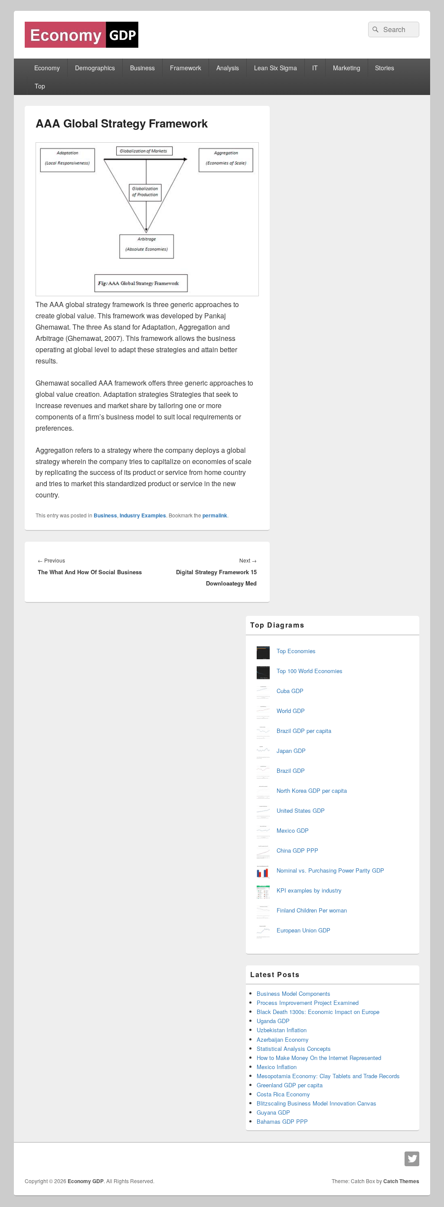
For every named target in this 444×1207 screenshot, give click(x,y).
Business (142, 67)
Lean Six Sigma (275, 67)
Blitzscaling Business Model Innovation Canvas (316, 1103)
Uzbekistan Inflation (282, 1030)
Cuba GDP (290, 691)
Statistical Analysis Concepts (294, 1048)
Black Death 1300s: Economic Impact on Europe (318, 1011)
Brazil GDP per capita (304, 730)
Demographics (95, 67)
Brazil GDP (291, 770)
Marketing (346, 67)
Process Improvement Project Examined (308, 1002)
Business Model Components (293, 993)
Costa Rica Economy (283, 1094)
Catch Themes (401, 1181)
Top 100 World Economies (310, 671)
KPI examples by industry (309, 890)
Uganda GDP (273, 1021)
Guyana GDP (273, 1112)
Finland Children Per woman (312, 910)
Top (40, 86)
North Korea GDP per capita (312, 790)
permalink (214, 515)
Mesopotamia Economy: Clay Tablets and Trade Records (328, 1076)
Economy (47, 67)
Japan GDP (291, 750)
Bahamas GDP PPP (282, 1121)
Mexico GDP (293, 830)
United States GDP (301, 810)
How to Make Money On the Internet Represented (319, 1057)
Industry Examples (143, 515)
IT (315, 67)
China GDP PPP (297, 850)
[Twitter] (412, 1158)
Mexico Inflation (277, 1067)
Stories (384, 67)
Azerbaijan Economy (283, 1039)
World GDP (291, 711)
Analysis (227, 67)
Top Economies (296, 651)
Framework (185, 67)
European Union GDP (303, 930)
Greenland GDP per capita (290, 1085)
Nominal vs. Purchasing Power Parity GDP (330, 870)
